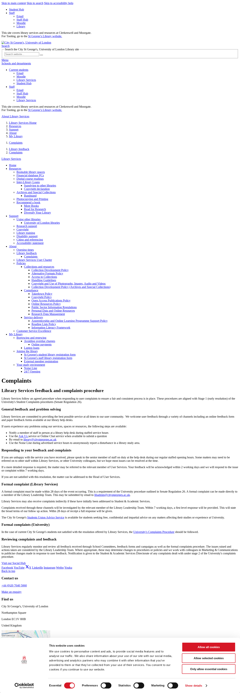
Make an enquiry (12, 591)
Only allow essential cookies (208, 669)
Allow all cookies (209, 647)
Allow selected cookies (209, 658)
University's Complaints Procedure (153, 532)
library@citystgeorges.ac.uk (39, 439)
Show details (193, 685)
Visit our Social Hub (14, 563)
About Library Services (15, 116)
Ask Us (23, 436)
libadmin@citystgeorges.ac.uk (112, 495)
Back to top (8, 571)
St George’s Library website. (45, 36)
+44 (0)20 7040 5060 (14, 585)
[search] (41, 55)
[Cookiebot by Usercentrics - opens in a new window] (24, 685)
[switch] (106, 685)
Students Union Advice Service (45, 517)
